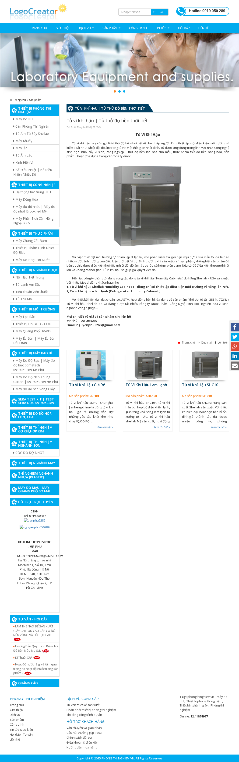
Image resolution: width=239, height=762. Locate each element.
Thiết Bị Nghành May (36, 463)
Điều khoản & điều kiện (82, 742)
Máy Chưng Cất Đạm (30, 240)
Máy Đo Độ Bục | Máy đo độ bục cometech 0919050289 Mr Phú (34, 365)
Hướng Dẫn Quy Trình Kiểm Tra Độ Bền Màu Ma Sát (35, 648)
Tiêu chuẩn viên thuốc (31, 291)
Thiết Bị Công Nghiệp (36, 184)
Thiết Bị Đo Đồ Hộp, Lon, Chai (35, 415)
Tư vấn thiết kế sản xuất (83, 705)
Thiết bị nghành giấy (194, 705)
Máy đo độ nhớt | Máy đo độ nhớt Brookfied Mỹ (34, 208)
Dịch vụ (15, 715)
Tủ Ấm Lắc (23, 155)
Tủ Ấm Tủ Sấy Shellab (31, 133)
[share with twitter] (235, 337)
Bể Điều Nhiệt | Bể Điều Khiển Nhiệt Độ (32, 172)
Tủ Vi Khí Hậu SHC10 (200, 384)
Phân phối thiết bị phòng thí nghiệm (91, 710)
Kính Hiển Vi (23, 162)
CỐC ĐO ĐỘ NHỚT (29, 452)
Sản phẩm (17, 719)
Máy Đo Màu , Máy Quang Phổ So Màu (35, 489)
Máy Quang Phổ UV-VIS (32, 331)
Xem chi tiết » (105, 427)
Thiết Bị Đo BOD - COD (32, 324)
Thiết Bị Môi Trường (36, 309)
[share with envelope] (235, 366)
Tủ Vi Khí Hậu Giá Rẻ (87, 384)
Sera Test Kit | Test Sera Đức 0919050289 (36, 401)
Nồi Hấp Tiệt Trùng (29, 277)
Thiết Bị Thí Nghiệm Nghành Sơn (35, 443)
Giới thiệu (16, 710)
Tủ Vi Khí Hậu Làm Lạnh (146, 384)
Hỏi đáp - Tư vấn (21, 734)
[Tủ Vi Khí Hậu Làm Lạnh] (148, 365)
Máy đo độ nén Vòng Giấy (34, 389)
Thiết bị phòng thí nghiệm (204, 701)
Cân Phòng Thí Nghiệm (32, 126)
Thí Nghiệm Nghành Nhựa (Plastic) (35, 475)
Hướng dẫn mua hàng (82, 747)
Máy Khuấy (23, 141)
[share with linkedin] (235, 356)
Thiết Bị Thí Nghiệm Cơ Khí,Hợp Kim (35, 429)
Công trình (17, 724)
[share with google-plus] (235, 346)
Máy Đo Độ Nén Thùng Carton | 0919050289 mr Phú (35, 379)
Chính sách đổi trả (79, 737)
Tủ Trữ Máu (24, 299)
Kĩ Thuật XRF (23, 657)
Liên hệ (15, 739)
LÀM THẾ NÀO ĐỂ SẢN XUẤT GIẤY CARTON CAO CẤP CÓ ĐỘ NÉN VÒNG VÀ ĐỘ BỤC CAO (34, 630)
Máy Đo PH (23, 119)
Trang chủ (17, 705)
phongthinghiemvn (201, 697)
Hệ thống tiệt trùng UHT (33, 192)
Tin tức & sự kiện (21, 729)
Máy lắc (20, 148)
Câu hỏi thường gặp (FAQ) (84, 733)
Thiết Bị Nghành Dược (38, 270)
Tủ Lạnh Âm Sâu (27, 284)
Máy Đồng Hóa (26, 199)
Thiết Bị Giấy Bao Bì (35, 353)
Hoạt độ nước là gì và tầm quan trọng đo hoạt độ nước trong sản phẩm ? (36, 668)
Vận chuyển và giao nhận (84, 728)
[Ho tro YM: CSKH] (34, 520)
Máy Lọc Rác (24, 316)
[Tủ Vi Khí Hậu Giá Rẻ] (91, 365)
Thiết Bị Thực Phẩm (35, 233)
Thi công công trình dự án (84, 715)
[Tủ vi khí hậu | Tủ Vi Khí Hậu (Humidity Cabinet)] (38, 11)
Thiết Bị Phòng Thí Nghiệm (34, 110)
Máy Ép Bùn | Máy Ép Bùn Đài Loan (34, 340)
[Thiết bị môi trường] (119, 63)
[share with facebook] (235, 327)
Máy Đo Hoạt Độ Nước (32, 259)
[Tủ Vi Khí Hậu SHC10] (204, 365)
